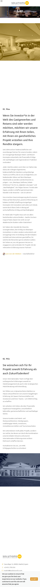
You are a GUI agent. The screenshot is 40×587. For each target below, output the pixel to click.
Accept (34, 579)
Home (17, 15)
